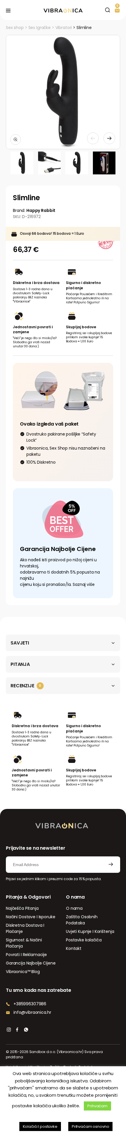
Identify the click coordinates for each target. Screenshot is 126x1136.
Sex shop (15, 27)
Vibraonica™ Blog (23, 972)
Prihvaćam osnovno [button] (90, 1126)
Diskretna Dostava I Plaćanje (25, 928)
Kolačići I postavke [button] (40, 1126)
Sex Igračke (39, 27)
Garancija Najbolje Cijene (31, 963)
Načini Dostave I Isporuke (30, 917)
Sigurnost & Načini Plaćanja (24, 943)
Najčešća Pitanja (22, 908)
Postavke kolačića (84, 940)
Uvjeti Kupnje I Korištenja (90, 931)
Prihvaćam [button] (97, 1106)
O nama (74, 908)
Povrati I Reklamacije (26, 955)
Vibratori (63, 27)
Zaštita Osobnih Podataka (82, 920)
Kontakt (73, 948)
